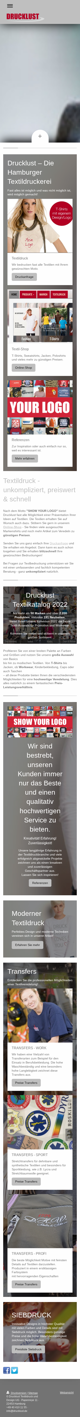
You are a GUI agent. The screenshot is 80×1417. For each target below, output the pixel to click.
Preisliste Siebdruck (28, 1349)
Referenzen (40, 883)
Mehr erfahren (25, 458)
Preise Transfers (26, 1082)
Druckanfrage (24, 276)
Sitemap (33, 1393)
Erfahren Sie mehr (27, 945)
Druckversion (18, 1393)
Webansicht (67, 1392)
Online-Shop (23, 367)
